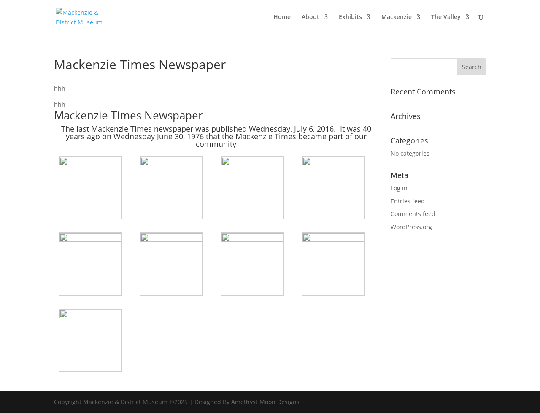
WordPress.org (411, 227)
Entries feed (408, 201)
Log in (399, 188)
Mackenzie (396, 17)
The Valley (446, 17)
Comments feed (413, 214)
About (310, 17)
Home (282, 17)
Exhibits (350, 17)
